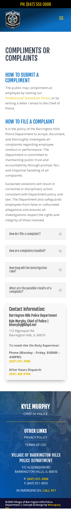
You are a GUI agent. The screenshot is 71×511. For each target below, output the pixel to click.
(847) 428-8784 (19, 374)
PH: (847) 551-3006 (35, 4)
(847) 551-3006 (19, 361)
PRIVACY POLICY (35, 437)
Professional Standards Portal (27, 98)
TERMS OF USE (35, 445)
